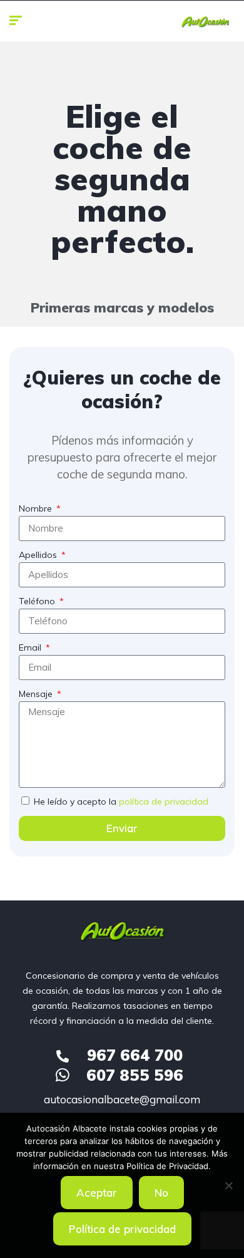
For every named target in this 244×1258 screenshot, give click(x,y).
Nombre (36, 508)
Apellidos (39, 554)
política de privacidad (163, 801)
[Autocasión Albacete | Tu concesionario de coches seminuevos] (205, 22)
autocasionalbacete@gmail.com (122, 1099)
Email (31, 647)
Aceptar (96, 1192)
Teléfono (38, 601)
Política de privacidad (122, 1228)
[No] (228, 1185)
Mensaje (37, 693)
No (161, 1192)
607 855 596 (134, 1075)
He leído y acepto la (121, 801)
